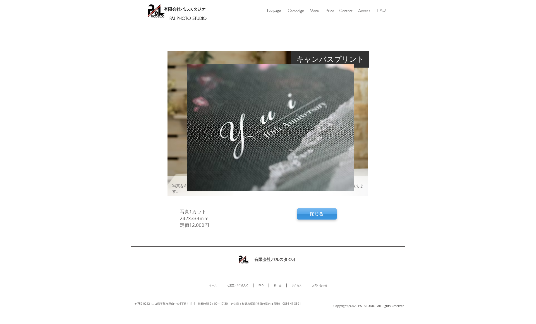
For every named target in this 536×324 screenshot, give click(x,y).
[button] (314, 11)
